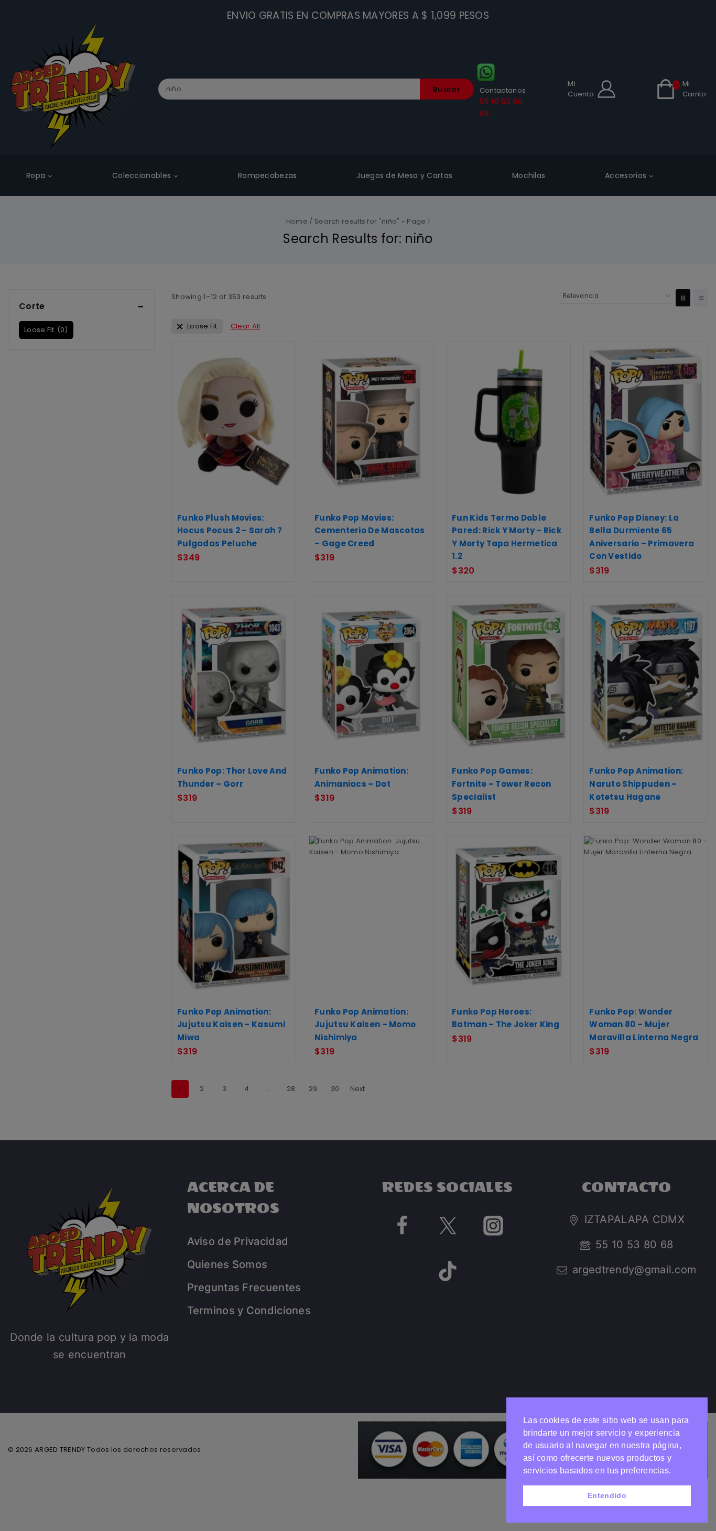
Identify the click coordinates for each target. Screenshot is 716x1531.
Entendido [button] (607, 1495)
